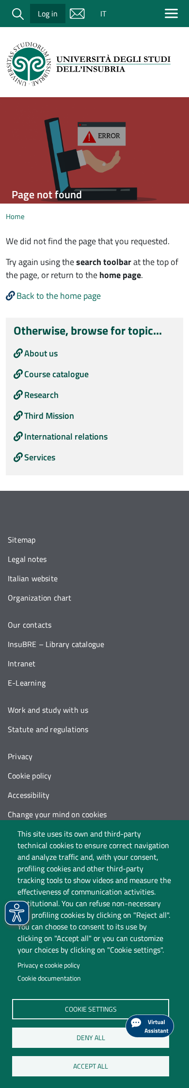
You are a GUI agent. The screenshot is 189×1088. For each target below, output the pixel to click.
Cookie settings (90, 1009)
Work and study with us (48, 710)
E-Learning (27, 683)
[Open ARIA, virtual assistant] (150, 1026)
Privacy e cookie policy (48, 965)
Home (15, 216)
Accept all (90, 1066)
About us (41, 353)
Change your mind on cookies (57, 814)
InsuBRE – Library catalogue (56, 644)
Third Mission (49, 415)
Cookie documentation (49, 978)
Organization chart (40, 597)
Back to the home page (58, 295)
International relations (66, 436)
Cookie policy (30, 775)
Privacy (20, 756)
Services (39, 457)
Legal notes (27, 559)
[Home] (90, 64)
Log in (48, 13)
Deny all (90, 1037)
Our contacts (29, 625)
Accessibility (29, 795)
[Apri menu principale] (173, 13)
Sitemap (21, 539)
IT (103, 13)
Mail (77, 13)
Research (41, 394)
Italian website (33, 578)
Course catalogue (56, 374)
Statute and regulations (48, 729)
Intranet (22, 663)
